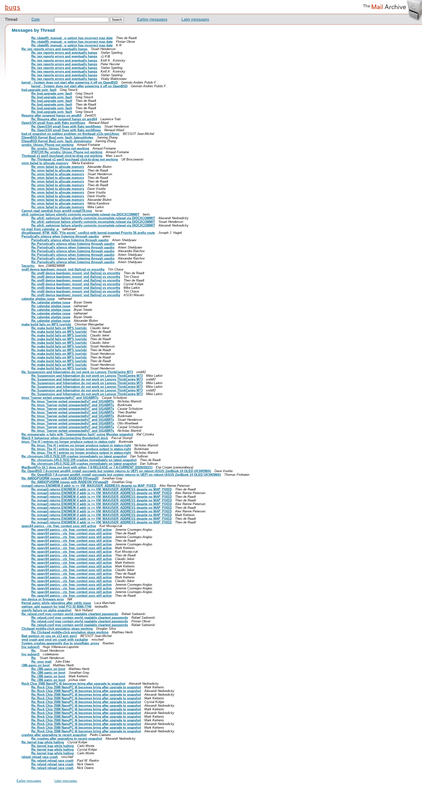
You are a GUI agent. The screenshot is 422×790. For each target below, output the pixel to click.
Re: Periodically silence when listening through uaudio (73, 244)
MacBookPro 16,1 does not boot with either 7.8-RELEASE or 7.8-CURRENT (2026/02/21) (86, 467)
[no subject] (30, 647)
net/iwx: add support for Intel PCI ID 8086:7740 (56, 606)
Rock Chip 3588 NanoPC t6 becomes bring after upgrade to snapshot (73, 683)
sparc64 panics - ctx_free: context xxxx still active (58, 526)
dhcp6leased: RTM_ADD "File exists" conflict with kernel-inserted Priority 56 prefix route (88, 233)
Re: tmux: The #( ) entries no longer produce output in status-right (81, 445)
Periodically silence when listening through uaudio (60, 236)
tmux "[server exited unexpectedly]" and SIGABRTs (59, 398)
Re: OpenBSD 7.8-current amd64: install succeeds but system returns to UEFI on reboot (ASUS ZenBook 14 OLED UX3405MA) (116, 471)
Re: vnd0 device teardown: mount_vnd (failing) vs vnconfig (75, 273)
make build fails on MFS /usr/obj (46, 324)
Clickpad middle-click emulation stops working (57, 628)
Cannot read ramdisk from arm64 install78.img (56, 211)
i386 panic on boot (35, 665)
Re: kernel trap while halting (42, 742)
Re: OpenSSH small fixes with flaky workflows (66, 126)
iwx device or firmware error (42, 599)
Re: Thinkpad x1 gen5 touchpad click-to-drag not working (74, 159)
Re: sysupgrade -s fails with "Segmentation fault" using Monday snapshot (77, 434)
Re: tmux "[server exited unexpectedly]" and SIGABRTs (72, 401)
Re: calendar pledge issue (50, 302)
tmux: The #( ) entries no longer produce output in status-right (68, 442)
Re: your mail (41, 661)
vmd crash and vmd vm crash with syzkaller (54, 639)
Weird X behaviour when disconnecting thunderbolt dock (64, 438)
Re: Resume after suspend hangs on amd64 (64, 119)
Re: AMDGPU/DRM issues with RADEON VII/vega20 (59, 478)
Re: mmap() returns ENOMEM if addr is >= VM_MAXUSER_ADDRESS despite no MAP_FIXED (101, 489)
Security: (28, 266)
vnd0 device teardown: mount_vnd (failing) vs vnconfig (63, 269)
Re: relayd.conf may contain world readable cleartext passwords (69, 614)
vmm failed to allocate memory (44, 163)
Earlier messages (152, 19)
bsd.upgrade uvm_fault (38, 90)
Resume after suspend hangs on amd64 (51, 115)
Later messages (195, 19)
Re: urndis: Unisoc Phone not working (60, 148)
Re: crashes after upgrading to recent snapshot (66, 738)
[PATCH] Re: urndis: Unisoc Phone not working (66, 152)
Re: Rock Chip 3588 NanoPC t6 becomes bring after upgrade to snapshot (86, 687)
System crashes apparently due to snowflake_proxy (60, 643)
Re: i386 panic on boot (48, 669)
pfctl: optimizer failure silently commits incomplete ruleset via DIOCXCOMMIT (80, 214)
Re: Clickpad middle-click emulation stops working (69, 632)
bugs (13, 7)
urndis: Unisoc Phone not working (47, 145)
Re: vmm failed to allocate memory (57, 167)
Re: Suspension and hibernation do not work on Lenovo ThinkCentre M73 (77, 372)
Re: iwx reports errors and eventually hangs (54, 49)
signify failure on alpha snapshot (46, 610)
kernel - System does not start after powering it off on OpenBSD (69, 82)
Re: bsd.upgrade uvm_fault (51, 93)
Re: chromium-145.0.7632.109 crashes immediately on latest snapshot (74, 456)
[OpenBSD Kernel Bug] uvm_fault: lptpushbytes (57, 137)
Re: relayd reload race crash (52, 760)
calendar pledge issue (38, 299)
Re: (33, 650)
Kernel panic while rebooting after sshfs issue (56, 603)
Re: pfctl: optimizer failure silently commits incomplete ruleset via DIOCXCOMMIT (93, 218)
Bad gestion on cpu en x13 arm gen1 (49, 636)
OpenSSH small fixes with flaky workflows (53, 123)
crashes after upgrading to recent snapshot (53, 735)
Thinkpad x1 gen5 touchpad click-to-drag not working (61, 156)
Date (36, 19)
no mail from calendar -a (40, 229)
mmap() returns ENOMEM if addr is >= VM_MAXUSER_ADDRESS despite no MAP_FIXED (88, 485)
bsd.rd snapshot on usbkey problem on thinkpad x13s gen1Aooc (70, 134)
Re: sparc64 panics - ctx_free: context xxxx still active (71, 529)
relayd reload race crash (39, 757)
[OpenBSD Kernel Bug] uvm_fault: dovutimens (56, 141)
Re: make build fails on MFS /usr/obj (59, 328)
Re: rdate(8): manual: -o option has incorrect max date (72, 38)
